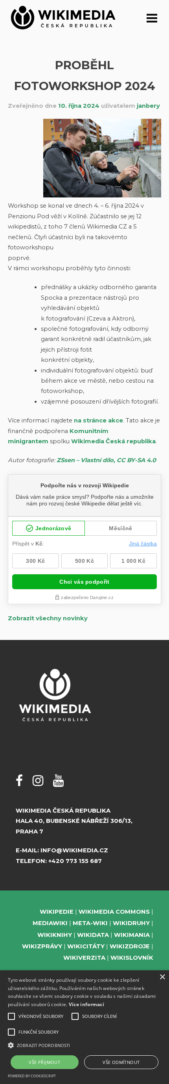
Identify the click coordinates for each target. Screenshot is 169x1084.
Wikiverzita (84, 957)
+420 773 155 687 (75, 861)
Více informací (86, 1004)
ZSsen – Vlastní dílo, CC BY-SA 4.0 (106, 460)
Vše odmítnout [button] (121, 1062)
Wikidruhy (131, 923)
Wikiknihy (54, 934)
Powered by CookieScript (32, 1075)
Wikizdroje (130, 946)
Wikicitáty (86, 946)
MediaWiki (50, 923)
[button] (84, 1045)
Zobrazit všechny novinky (48, 618)
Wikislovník (131, 957)
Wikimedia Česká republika (113, 441)
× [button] (162, 977)
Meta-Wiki (90, 923)
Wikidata (93, 934)
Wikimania (132, 934)
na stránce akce (98, 420)
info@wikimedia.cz (74, 850)
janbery (148, 105)
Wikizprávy (42, 946)
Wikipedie (56, 911)
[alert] (84, 1027)
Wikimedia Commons (114, 911)
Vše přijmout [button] (44, 1062)
